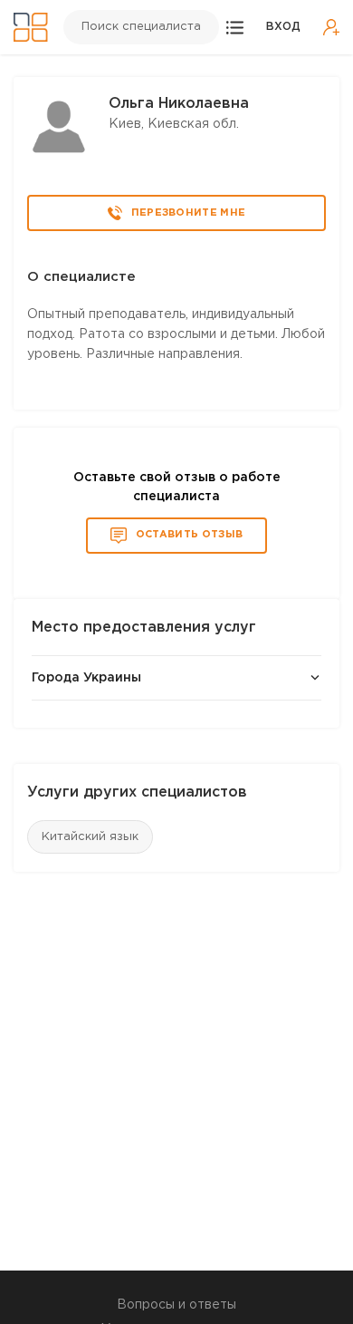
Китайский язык (90, 837)
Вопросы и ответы (176, 1305)
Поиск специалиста (141, 27)
